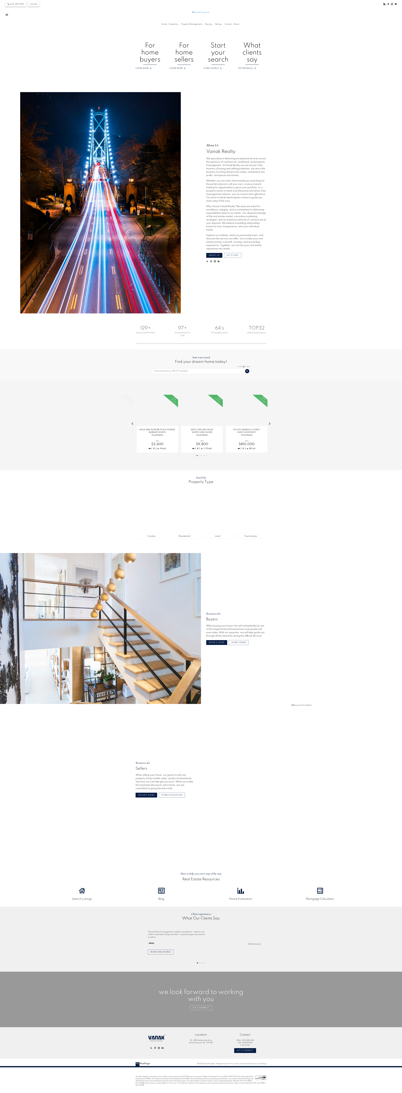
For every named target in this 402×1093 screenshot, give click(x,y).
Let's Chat (233, 255)
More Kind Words (161, 952)
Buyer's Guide (217, 642)
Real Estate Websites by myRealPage (253, 1063)
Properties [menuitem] (173, 24)
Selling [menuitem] (218, 24)
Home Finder (238, 642)
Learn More (142, 68)
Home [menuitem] (164, 24)
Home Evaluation (171, 795)
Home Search (211, 68)
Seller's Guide (146, 795)
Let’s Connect (201, 1008)
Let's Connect (245, 1051)
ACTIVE (240, 366)
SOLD (248, 366)
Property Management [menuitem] (191, 24)
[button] (15, 4)
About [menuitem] (236, 24)
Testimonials (245, 68)
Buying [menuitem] (208, 24)
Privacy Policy (235, 1063)
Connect (33, 4)
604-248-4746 (17, 4)
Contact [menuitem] (228, 24)
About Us (214, 255)
